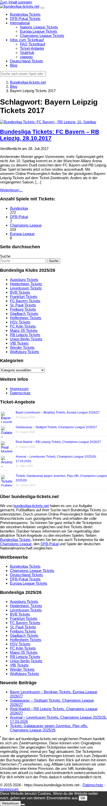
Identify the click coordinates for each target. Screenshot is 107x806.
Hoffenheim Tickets (25, 318)
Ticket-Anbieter (32, 48)
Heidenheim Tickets (26, 284)
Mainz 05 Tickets (24, 330)
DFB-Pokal (19, 217)
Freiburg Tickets (23, 309)
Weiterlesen (10, 803)
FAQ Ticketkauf (32, 44)
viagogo (26, 57)
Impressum (19, 389)
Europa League (22, 234)
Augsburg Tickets (24, 279)
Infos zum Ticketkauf (27, 40)
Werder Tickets (22, 347)
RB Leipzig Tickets (25, 335)
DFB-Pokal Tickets (25, 18)
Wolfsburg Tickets (24, 352)
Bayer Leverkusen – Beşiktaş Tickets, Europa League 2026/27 (58, 412)
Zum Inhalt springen (16, 2)
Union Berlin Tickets (26, 339)
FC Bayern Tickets (25, 301)
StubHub (27, 52)
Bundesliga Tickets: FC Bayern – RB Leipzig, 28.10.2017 (49, 135)
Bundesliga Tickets (25, 14)
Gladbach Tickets (24, 313)
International (20, 23)
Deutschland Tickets (26, 61)
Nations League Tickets (39, 27)
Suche (5, 256)
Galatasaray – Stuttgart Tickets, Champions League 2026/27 (56, 427)
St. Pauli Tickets (23, 305)
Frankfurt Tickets (23, 296)
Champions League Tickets (42, 35)
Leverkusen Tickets (26, 288)
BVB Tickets (20, 292)
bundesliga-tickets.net (31, 506)
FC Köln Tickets (23, 326)
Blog (13, 65)
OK (83, 798)
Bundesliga (19, 208)
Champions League (26, 225)
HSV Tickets (20, 322)
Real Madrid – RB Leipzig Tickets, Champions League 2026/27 (58, 442)
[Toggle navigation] (42, 7)
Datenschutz (20, 393)
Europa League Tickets (38, 31)
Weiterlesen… (11, 190)
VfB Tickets (19, 343)
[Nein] (23, 804)
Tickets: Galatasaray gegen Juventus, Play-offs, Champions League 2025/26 (49, 728)
